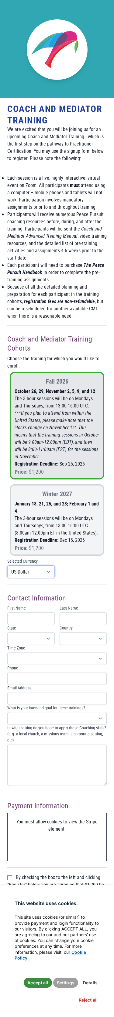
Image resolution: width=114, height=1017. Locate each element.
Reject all (88, 999)
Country (66, 628)
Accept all (37, 982)
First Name (16, 608)
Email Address (19, 688)
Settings (65, 982)
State (11, 628)
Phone (12, 668)
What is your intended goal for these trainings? (46, 708)
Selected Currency (22, 561)
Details (90, 982)
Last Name (69, 608)
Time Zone (16, 648)
